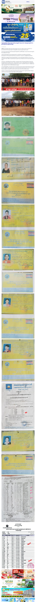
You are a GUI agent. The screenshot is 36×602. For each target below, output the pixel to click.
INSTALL (28, 1)
